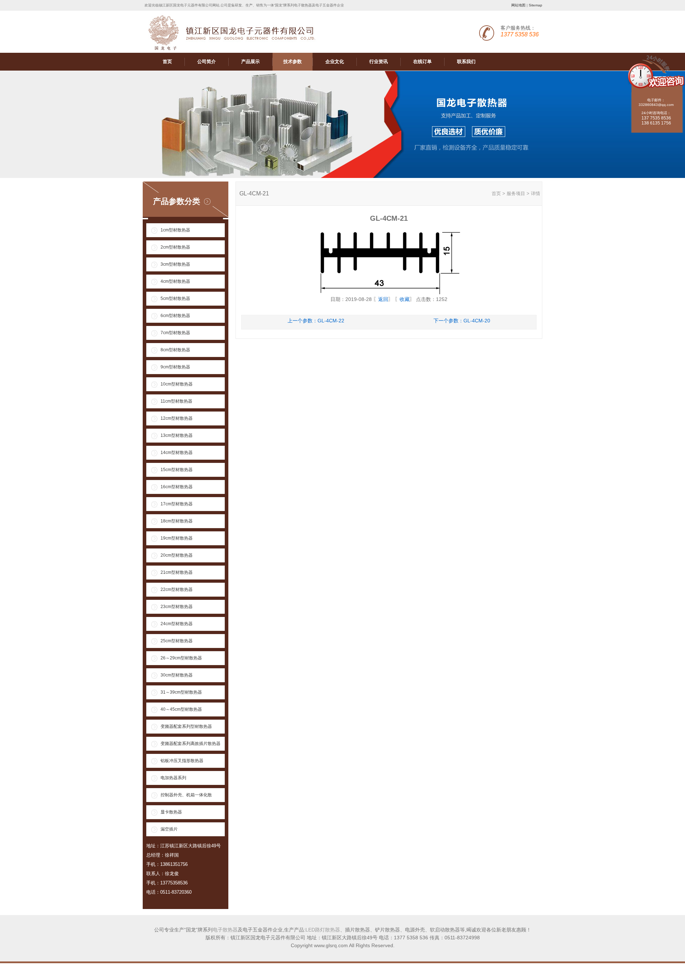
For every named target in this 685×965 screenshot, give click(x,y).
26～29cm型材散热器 (181, 657)
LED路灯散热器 (322, 930)
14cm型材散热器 (177, 452)
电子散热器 (225, 930)
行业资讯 (378, 61)
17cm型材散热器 (177, 503)
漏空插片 (169, 829)
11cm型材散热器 (176, 401)
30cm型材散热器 (177, 675)
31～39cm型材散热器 (181, 692)
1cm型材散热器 (175, 230)
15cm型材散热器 (177, 469)
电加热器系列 (173, 777)
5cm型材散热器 (175, 298)
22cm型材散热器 (177, 589)
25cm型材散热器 (177, 640)
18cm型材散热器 (177, 521)
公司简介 (206, 61)
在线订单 (422, 61)
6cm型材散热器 (175, 315)
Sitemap (535, 5)
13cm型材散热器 (177, 435)
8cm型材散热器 (175, 349)
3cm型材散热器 (175, 264)
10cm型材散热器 (177, 384)
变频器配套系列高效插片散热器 (190, 743)
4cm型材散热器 (175, 281)
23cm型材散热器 (177, 606)
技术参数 (292, 61)
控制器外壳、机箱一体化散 (186, 794)
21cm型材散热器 (177, 572)
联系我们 (466, 61)
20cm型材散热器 (177, 555)
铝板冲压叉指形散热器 (182, 760)
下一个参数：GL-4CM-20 (461, 320)
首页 (167, 61)
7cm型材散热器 (175, 332)
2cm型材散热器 (175, 247)
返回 (383, 299)
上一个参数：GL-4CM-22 (316, 320)
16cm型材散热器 (177, 486)
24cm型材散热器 (177, 623)
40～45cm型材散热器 (181, 709)
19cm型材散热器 (177, 538)
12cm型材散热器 (177, 418)
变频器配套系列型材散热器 (186, 726)
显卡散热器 (171, 812)
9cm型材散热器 (175, 366)
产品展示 (250, 61)
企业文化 (334, 61)
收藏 (405, 299)
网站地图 (518, 5)
